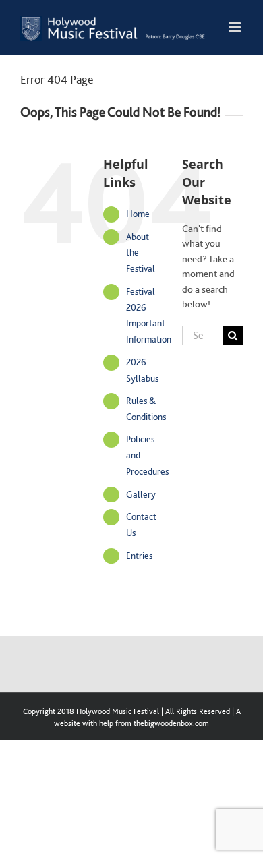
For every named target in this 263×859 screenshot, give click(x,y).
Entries (139, 555)
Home (138, 213)
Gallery (141, 494)
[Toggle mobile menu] (236, 27)
